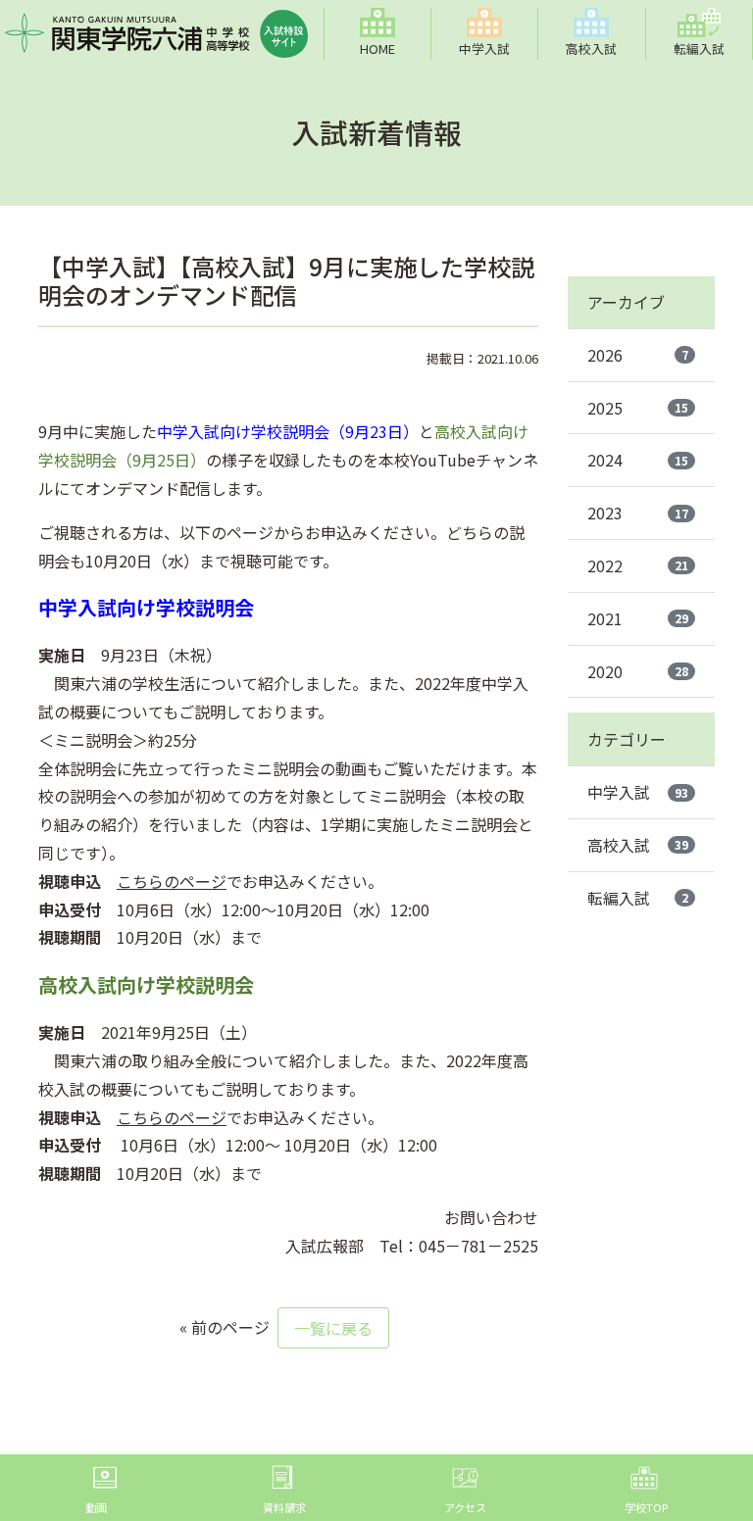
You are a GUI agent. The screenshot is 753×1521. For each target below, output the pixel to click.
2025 (637, 407)
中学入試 (637, 792)
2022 (637, 565)
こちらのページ (171, 881)
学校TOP (646, 1507)
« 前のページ (224, 1327)
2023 (637, 512)
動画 (96, 1507)
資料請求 (284, 1507)
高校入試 (637, 845)
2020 (637, 671)
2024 (637, 459)
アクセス (465, 1507)
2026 (637, 355)
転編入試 (637, 897)
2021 (637, 618)
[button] (485, 34)
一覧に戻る (333, 1328)
